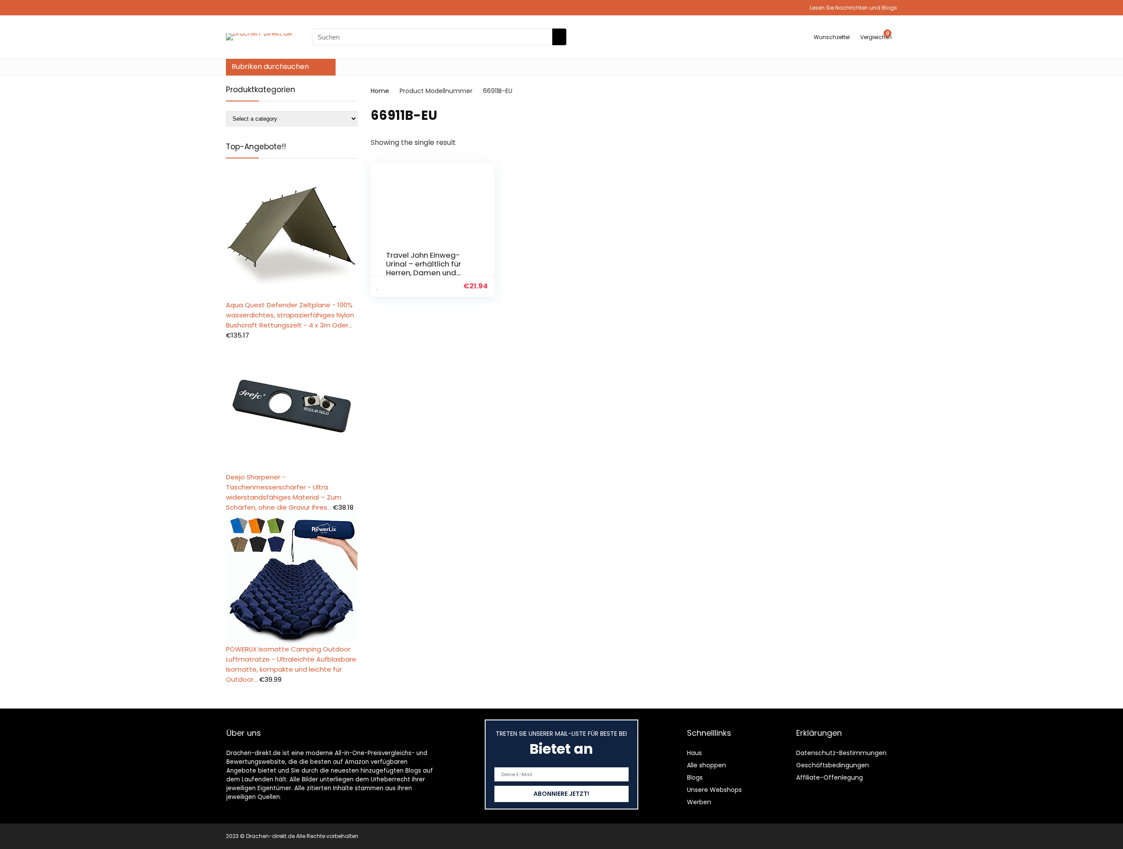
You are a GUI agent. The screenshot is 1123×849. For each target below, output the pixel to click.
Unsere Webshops (714, 789)
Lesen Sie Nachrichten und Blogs (853, 7)
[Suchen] (559, 37)
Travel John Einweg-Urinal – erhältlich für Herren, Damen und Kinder (423, 268)
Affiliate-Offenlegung (829, 777)
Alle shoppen (706, 765)
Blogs (695, 777)
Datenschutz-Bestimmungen (841, 752)
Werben (699, 802)
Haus (694, 752)
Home (380, 90)
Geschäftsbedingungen (832, 765)
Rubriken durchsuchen (270, 66)
